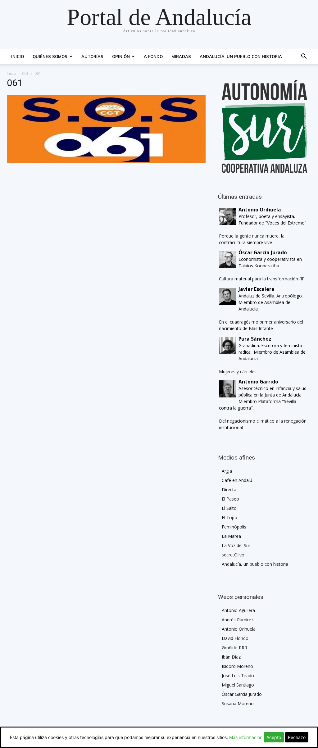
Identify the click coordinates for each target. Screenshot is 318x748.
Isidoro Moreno (237, 666)
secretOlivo (233, 555)
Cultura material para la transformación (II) (262, 279)
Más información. (246, 737)
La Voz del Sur (236, 545)
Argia (227, 471)
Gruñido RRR (234, 648)
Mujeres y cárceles (238, 371)
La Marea (231, 536)
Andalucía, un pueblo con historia (241, 56)
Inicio (17, 56)
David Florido (235, 638)
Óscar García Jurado (242, 694)
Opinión (121, 56)
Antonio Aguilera (238, 610)
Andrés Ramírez (237, 620)
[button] (303, 57)
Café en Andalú (237, 480)
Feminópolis (234, 527)
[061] (106, 161)
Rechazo (297, 737)
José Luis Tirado (238, 675)
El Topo (229, 517)
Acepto (273, 737)
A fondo (153, 56)
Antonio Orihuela (239, 629)
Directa (229, 489)
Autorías (92, 56)
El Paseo (230, 499)
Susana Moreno (238, 703)
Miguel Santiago (238, 685)
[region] (264, 126)
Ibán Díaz (231, 657)
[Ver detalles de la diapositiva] (264, 126)
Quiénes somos (50, 56)
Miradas (181, 56)
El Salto (229, 508)
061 (25, 73)
